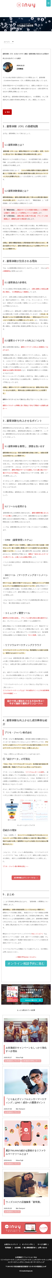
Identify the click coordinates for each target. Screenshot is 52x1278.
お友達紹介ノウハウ (12, 1061)
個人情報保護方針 (30, 1248)
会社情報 (18, 1248)
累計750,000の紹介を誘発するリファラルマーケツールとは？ (26, 1152)
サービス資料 (42, 1244)
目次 (8, 112)
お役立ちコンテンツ (12, 1244)
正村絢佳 (20, 69)
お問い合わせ (42, 1248)
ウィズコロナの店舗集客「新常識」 (24, 1202)
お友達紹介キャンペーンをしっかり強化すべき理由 (26, 1049)
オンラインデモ (27, 1244)
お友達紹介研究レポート (31, 1061)
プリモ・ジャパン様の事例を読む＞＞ (16, 866)
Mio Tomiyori (20, 1109)
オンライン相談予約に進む (26, 963)
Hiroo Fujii (19, 1057)
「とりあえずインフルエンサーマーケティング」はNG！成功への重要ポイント (26, 1101)
